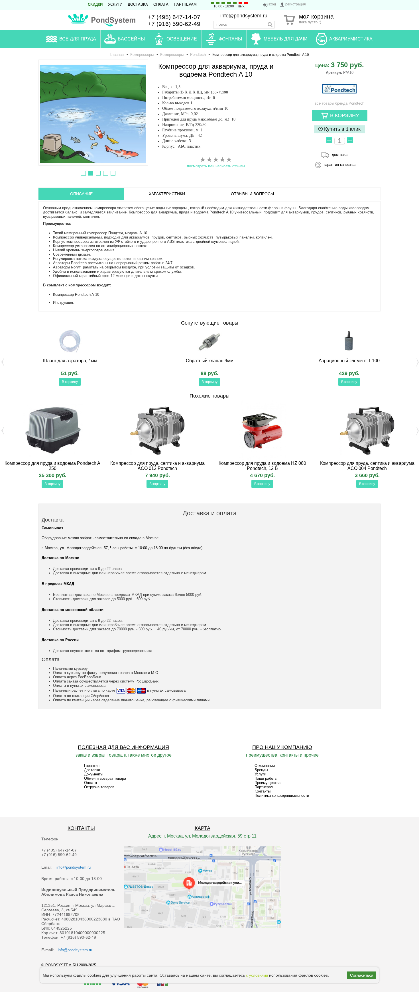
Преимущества (267, 783)
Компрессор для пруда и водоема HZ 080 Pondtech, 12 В (262, 466)
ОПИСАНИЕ (81, 194)
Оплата (160, 4)
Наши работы (266, 778)
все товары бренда (339, 103)
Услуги (115, 4)
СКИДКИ (95, 4)
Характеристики (167, 194)
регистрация (295, 4)
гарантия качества (339, 164)
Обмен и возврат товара (105, 778)
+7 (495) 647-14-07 (174, 17)
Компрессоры (142, 54)
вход (272, 4)
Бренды (261, 770)
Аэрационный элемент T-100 (349, 360)
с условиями (257, 975)
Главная (117, 54)
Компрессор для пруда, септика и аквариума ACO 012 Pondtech (157, 466)
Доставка (138, 4)
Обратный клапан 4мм (209, 360)
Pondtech (198, 54)
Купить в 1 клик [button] (342, 129)
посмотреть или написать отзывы (216, 166)
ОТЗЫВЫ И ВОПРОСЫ (252, 194)
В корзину (70, 382)
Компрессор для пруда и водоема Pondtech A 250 (52, 466)
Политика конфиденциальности (282, 795)
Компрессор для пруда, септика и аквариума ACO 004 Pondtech (367, 466)
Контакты (262, 791)
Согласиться (361, 975)
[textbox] (243, 24)
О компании (265, 765)
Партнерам (185, 4)
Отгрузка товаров (99, 787)
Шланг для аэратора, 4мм (70, 360)
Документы (93, 774)
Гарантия (91, 765)
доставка (339, 154)
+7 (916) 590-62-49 (174, 24)
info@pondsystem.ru (243, 16)
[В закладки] (135, 382)
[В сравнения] (5, 382)
